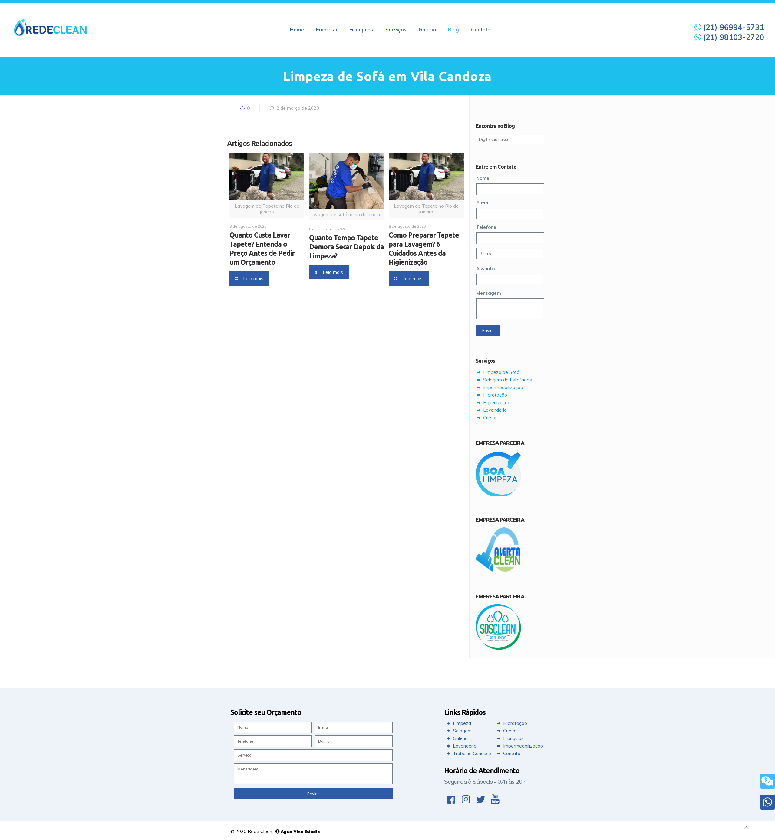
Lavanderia (494, 410)
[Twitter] (480, 799)
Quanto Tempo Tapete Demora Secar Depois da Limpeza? (346, 247)
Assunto (485, 268)
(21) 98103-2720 (732, 37)
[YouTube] (495, 799)
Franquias (513, 738)
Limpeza (461, 723)
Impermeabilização (502, 387)
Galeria (460, 738)
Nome (482, 178)
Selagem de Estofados (507, 380)
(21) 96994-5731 (732, 27)
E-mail (483, 203)
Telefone (486, 227)
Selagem (462, 731)
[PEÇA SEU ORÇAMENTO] (767, 781)
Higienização (496, 402)
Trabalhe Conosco (471, 753)
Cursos (490, 417)
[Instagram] (466, 799)
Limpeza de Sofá (500, 372)
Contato (511, 753)
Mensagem (488, 293)
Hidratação (494, 395)
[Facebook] (451, 799)
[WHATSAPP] (767, 802)
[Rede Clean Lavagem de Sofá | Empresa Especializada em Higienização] (50, 26)
